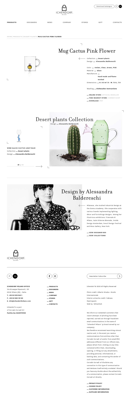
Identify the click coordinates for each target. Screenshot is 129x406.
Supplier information (99, 392)
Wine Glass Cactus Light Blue (21, 148)
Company (67, 22)
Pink (115, 68)
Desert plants (30, 37)
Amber (97, 68)
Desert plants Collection (65, 120)
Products (11, 22)
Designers (32, 22)
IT (116, 6)
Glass (99, 71)
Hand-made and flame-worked (107, 78)
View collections (97, 235)
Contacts (117, 22)
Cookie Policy (95, 386)
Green (109, 68)
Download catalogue (104, 6)
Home (9, 37)
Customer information (99, 389)
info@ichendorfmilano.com (20, 301)
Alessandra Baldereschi (106, 61)
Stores (85, 22)
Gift (100, 22)
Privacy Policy (95, 383)
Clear (103, 68)
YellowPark (98, 304)
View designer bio (97, 232)
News (49, 22)
